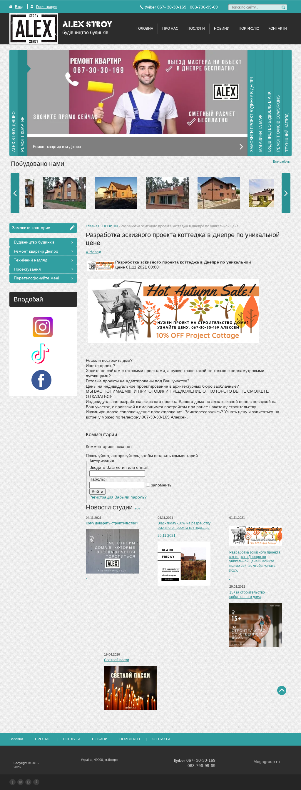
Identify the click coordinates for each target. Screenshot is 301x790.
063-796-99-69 (204, 7)
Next (286, 193)
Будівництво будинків (34, 242)
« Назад (93, 251)
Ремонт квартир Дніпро (36, 251)
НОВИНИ (222, 28)
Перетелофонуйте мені (36, 278)
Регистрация (46, 7)
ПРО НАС (170, 28)
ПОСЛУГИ (196, 28)
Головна (144, 28)
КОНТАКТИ (277, 28)
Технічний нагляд (30, 260)
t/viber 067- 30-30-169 (165, 7)
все (137, 508)
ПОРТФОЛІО (249, 28)
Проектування (27, 269)
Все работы (281, 161)
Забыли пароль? (131, 497)
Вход (19, 7)
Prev (15, 193)
